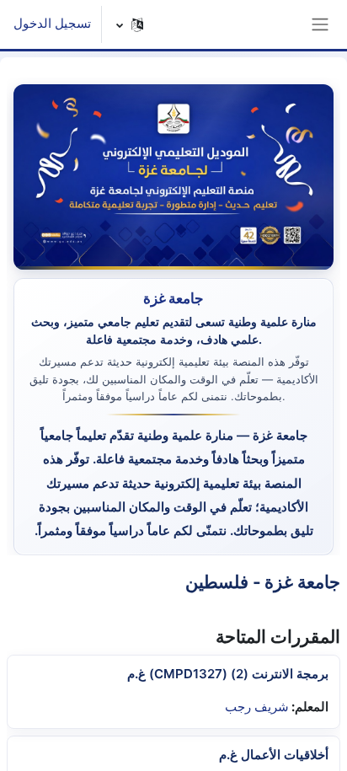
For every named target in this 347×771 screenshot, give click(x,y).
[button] (130, 24)
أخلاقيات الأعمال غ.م (273, 755)
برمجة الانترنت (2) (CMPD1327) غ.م (227, 674)
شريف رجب (257, 707)
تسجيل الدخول (52, 23)
